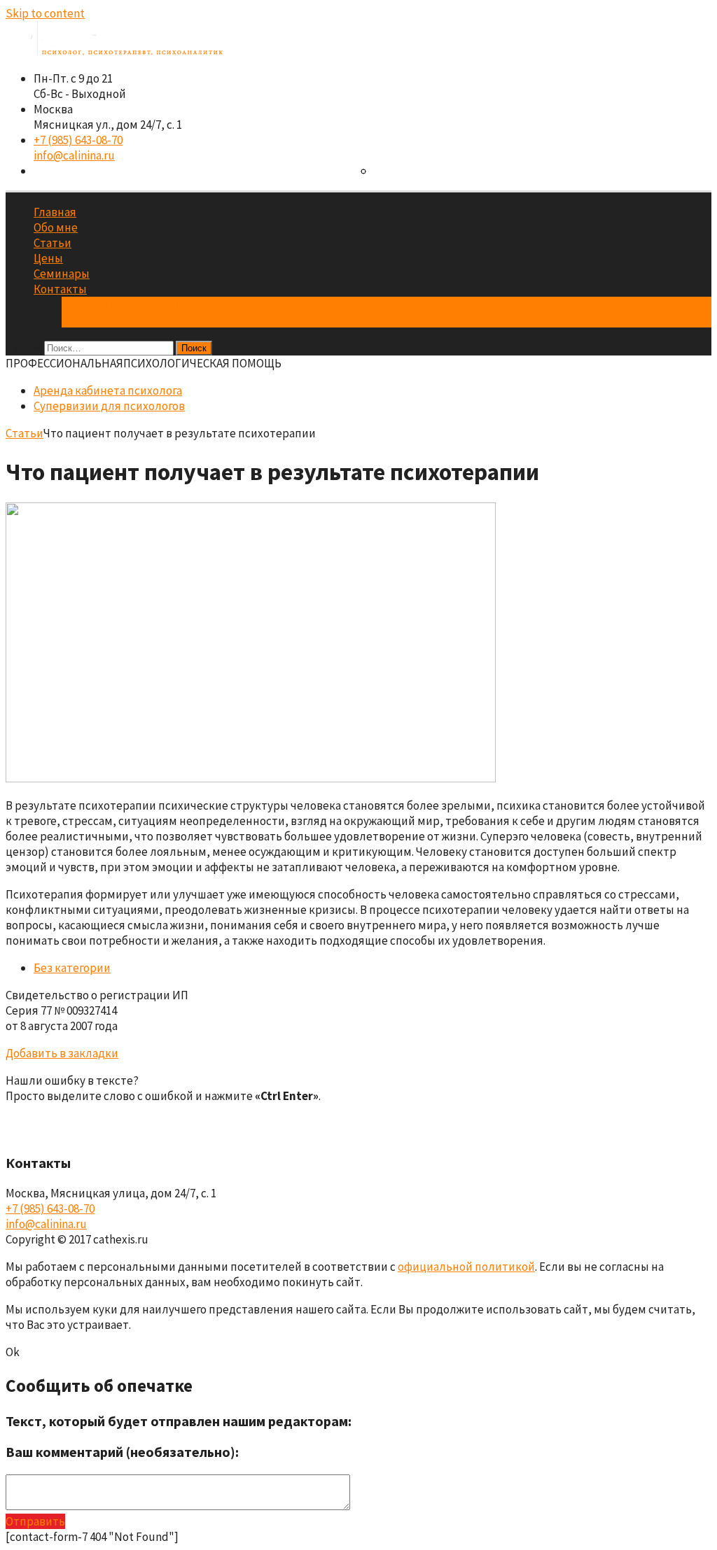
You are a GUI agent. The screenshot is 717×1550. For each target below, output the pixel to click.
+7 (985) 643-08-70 (78, 140)
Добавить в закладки (62, 1053)
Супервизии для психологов (137, 319)
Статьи (52, 243)
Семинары (62, 273)
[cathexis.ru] (114, 51)
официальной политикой (466, 1266)
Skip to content (45, 13)
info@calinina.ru (74, 155)
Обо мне (56, 227)
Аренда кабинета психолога (136, 304)
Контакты (60, 289)
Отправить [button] (35, 1521)
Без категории (72, 967)
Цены (48, 258)
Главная (55, 212)
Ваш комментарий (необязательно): (122, 1451)
